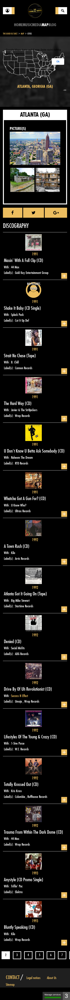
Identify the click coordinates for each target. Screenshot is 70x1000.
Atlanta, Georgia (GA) (35, 87)
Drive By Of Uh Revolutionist (24, 689)
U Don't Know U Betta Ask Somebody (31, 451)
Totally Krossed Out (18, 784)
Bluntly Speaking (16, 927)
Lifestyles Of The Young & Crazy (27, 737)
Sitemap (10, 984)
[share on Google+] (56, 213)
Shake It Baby (14, 308)
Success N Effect (19, 696)
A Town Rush (13, 546)
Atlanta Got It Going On (21, 594)
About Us (51, 978)
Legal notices (33, 978)
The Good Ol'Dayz (10, 34)
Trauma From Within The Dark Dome (30, 832)
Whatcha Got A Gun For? (21, 498)
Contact (12, 977)
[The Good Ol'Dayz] (35, 10)
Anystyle (10, 879)
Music (27, 25)
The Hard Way (14, 403)
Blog (52, 25)
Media (37, 25)
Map (45, 25)
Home (18, 25)
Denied (9, 641)
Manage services (53, 994)
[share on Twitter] (33, 213)
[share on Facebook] (12, 213)
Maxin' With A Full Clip (20, 260)
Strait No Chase (15, 355)
